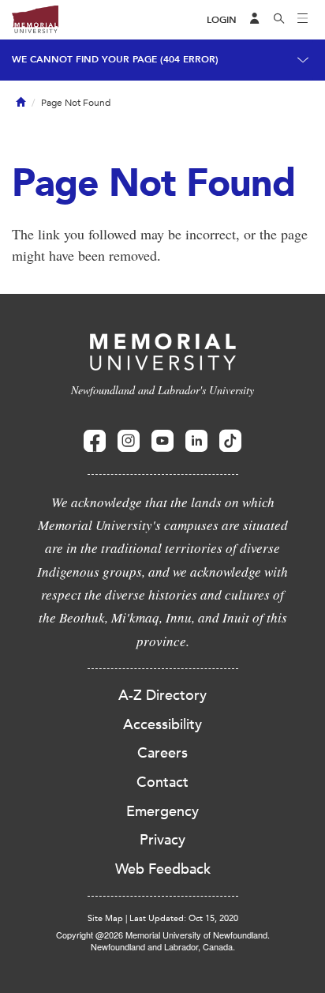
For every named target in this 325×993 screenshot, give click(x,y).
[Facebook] (95, 441)
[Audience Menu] (255, 20)
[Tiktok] (230, 441)
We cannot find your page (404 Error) (115, 59)
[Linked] (196, 441)
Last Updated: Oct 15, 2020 (183, 918)
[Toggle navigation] (303, 20)
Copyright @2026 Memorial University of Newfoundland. (163, 934)
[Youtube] (162, 441)
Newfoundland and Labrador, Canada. (163, 946)
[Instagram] (129, 441)
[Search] (279, 20)
